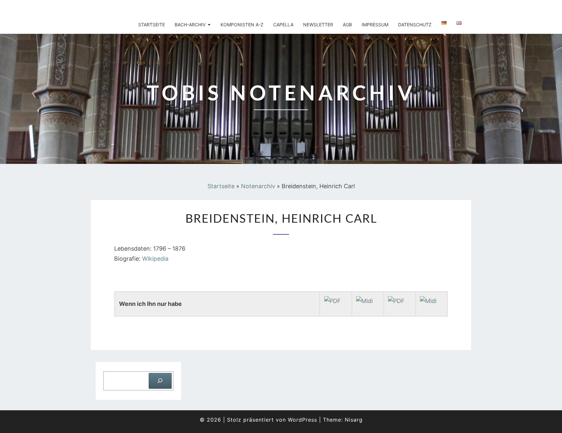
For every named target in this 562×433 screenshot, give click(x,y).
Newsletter (318, 24)
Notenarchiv (258, 186)
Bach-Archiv (190, 24)
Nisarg (354, 419)
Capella (283, 24)
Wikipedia (155, 258)
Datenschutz (415, 24)
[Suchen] (160, 381)
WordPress (302, 419)
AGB (347, 24)
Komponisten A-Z (242, 24)
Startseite (151, 24)
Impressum (375, 24)
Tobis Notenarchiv (135, 8)
